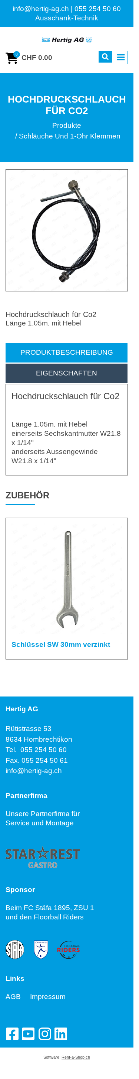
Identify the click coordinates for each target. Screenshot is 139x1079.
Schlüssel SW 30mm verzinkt (60, 644)
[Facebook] (12, 1034)
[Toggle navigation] (121, 57)
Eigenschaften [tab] (66, 373)
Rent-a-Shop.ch (76, 1057)
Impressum (48, 997)
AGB (18, 997)
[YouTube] (28, 1034)
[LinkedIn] (60, 1034)
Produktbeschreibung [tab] (66, 352)
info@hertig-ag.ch (34, 771)
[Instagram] (44, 1034)
